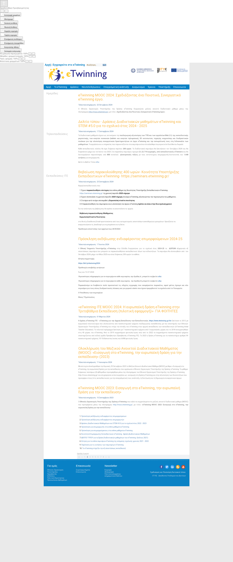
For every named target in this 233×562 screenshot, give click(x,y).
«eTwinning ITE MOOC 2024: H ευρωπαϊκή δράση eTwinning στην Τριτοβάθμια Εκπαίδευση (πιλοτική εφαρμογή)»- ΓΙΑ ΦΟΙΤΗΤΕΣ (129, 309)
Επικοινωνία (179, 87)
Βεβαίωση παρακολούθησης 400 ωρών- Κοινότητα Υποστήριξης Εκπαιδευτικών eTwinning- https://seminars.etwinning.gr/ (128, 174)
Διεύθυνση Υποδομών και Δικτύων (172, 476)
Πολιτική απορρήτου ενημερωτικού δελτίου (113, 475)
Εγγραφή (108, 470)
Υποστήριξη (164, 87)
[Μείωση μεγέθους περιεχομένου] (29, 53)
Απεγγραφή (109, 472)
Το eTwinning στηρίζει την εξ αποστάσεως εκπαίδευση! (104, 448)
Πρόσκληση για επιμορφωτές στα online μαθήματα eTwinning (105, 427)
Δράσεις (74, 87)
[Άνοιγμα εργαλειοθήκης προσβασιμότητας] (4, 3)
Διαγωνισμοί (138, 87)
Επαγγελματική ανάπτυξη (116, 87)
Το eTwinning (60, 87)
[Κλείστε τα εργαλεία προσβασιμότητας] (6, 11)
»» (109, 457)
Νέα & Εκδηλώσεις (91, 87)
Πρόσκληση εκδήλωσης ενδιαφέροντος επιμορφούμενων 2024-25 (130, 239)
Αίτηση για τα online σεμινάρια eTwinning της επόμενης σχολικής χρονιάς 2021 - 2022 (115, 441)
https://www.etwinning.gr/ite (160, 321)
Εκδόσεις (51, 476)
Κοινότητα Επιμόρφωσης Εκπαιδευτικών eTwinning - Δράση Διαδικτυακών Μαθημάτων (115, 434)
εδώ (97, 162)
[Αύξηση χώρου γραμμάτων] (30, 61)
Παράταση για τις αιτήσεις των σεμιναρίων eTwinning (102, 445)
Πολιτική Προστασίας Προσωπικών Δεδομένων (57, 479)
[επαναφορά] (2, 10)
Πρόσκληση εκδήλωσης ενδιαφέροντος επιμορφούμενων (103, 416)
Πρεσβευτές (52, 474)
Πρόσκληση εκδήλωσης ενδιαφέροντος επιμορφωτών (102, 420)
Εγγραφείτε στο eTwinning (70, 64)
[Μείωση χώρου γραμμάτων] (27, 61)
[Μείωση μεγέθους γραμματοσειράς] (30, 56)
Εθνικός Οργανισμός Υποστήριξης (55, 471)
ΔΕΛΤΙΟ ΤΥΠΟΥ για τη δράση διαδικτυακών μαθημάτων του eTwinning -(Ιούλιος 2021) (114, 438)
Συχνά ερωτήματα (83, 470)
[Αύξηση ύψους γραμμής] (23, 59)
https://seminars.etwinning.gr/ (91, 193)
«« (79, 457)
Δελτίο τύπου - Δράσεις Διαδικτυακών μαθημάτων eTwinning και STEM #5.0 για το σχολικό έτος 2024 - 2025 (129, 124)
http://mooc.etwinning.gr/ (98, 112)
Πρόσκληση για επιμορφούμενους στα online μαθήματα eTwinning (107, 430)
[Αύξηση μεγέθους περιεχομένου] (33, 53)
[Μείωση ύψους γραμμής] (19, 59)
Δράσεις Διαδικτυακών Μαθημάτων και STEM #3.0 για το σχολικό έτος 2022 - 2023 (113, 423)
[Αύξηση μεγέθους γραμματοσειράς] (34, 56)
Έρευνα (151, 87)
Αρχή (48, 64)
